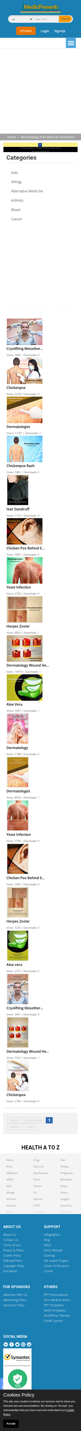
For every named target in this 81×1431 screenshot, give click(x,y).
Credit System (53, 1321)
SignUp (59, 31)
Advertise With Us (15, 1295)
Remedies (66, 1179)
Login (45, 31)
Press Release (53, 1250)
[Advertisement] (40, 91)
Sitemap (49, 1255)
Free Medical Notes (57, 1300)
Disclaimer (10, 1271)
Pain (62, 1160)
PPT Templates (54, 1305)
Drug (36, 1160)
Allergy (16, 181)
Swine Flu (66, 1205)
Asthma (10, 1205)
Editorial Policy (12, 1261)
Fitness (37, 1186)
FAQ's (48, 1245)
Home (11, 137)
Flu (35, 1192)
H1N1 (36, 1205)
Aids (14, 172)
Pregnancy (66, 1173)
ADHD (9, 1179)
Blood (15, 209)
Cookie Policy (12, 1255)
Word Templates (55, 1310)
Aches (10, 1160)
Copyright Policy (13, 1266)
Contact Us (10, 1240)
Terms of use (12, 1245)
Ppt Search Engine (56, 1261)
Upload (26, 31)
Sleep (63, 1186)
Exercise (38, 1166)
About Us (9, 1235)
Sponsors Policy (13, 1305)
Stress (64, 1192)
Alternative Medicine (27, 191)
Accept (10, 1423)
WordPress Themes (57, 1315)
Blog (47, 1240)
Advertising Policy (14, 1300)
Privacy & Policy (13, 1250)
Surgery (65, 1199)
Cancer (16, 219)
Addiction (11, 1173)
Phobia (64, 1166)
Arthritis (17, 200)
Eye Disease (40, 1173)
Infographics (52, 1235)
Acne (9, 1166)
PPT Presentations (56, 1295)
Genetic (38, 1199)
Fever (36, 1179)
